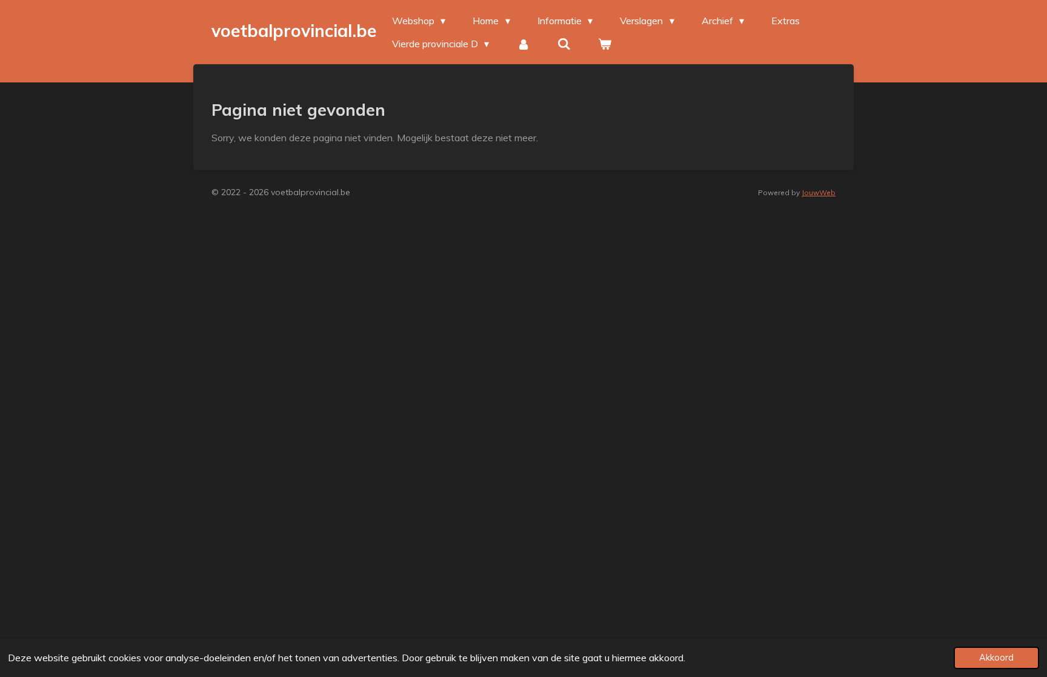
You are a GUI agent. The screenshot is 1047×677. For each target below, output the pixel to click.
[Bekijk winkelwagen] (604, 43)
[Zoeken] (564, 43)
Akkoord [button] (996, 657)
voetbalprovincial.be (294, 30)
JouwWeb (819, 192)
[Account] (523, 43)
